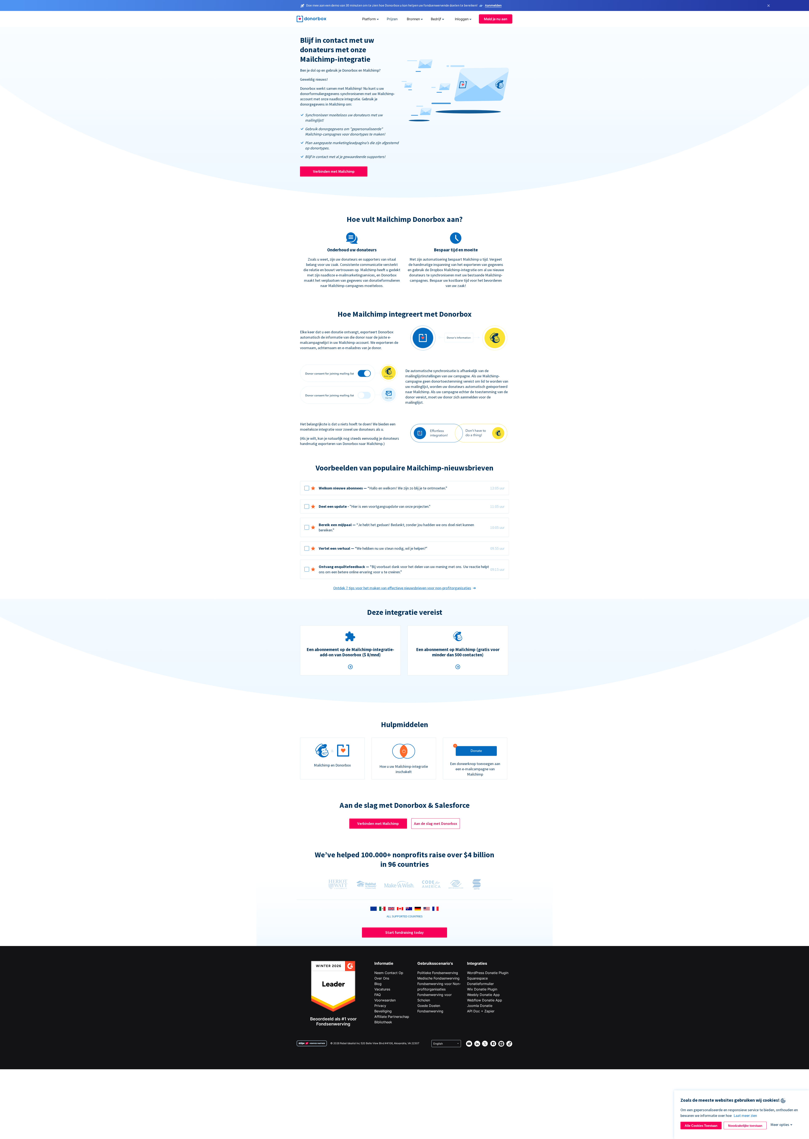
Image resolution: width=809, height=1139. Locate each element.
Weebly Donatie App (483, 995)
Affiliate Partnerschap (391, 1016)
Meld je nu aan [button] (495, 19)
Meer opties (779, 1124)
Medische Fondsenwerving (438, 978)
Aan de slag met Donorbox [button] (435, 823)
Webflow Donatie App (484, 1000)
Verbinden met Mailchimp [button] (334, 171)
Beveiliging (383, 1011)
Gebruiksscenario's (435, 963)
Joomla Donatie (479, 1006)
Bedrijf (436, 19)
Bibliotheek (383, 1022)
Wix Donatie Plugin (482, 989)
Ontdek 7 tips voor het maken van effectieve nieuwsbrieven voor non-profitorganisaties (402, 588)
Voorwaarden (385, 1000)
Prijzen (392, 19)
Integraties (477, 963)
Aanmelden (493, 5)
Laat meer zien (745, 1115)
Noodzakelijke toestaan (745, 1125)
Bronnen (413, 19)
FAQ (377, 995)
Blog (378, 984)
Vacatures (382, 989)
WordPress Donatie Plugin (487, 973)
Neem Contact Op (388, 973)
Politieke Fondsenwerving (437, 973)
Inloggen (462, 19)
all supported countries (405, 916)
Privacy (380, 1006)
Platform (369, 19)
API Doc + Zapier (480, 1011)
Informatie (383, 963)
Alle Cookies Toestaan (701, 1125)
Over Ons (381, 978)
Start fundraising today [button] (404, 932)
